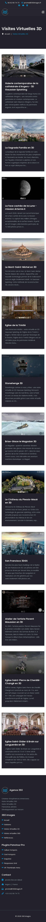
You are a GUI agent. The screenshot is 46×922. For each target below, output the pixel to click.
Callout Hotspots (10, 850)
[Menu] (43, 12)
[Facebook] (19, 5)
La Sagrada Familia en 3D (19, 147)
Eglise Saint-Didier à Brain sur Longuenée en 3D (22, 743)
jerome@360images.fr (32, 2)
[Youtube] (23, 5)
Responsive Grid (10, 863)
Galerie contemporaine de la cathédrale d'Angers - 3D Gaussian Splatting (21, 86)
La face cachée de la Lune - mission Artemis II (21, 207)
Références (8, 838)
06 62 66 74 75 (13, 2)
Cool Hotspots (9, 854)
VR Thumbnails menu (12, 867)
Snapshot (7, 859)
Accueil (6, 820)
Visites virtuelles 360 (12, 833)
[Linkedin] (27, 5)
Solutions (7, 824)
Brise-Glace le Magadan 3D (20, 441)
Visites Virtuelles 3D (12, 829)
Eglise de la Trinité (15, 325)
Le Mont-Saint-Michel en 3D (21, 267)
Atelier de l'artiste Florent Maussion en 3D (19, 620)
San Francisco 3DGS (16, 560)
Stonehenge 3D (14, 383)
